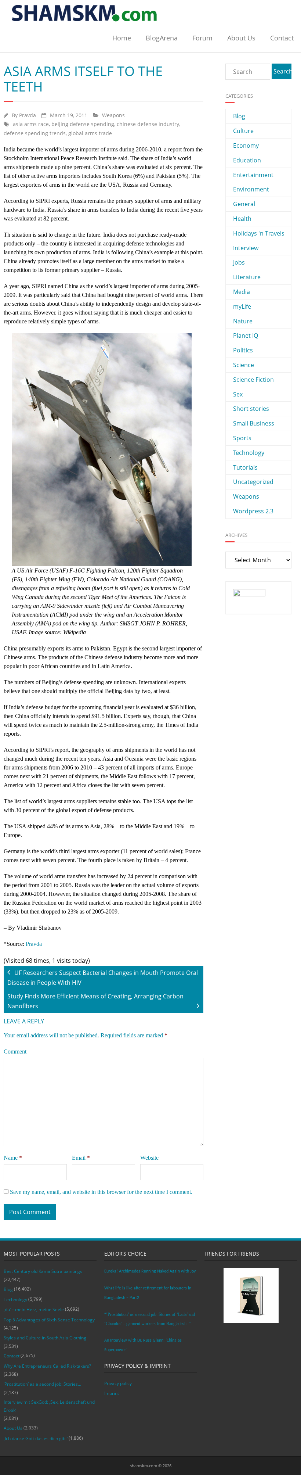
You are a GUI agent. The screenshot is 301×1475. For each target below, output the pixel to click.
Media (241, 292)
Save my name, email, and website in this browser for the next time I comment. (101, 1192)
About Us (241, 37)
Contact (282, 37)
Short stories (251, 409)
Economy (246, 145)
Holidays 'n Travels (258, 233)
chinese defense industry (148, 124)
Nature (243, 321)
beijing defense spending (82, 124)
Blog (239, 116)
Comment (15, 1051)
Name (13, 1158)
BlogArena (162, 37)
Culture (243, 131)
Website (149, 1158)
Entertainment (253, 175)
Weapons (113, 115)
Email (81, 1158)
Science (243, 365)
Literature (247, 277)
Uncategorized (253, 482)
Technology (248, 453)
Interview (245, 248)
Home (121, 37)
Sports (242, 438)
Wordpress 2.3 (253, 511)
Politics (243, 350)
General (244, 204)
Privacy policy (118, 1383)
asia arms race (31, 124)
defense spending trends (35, 133)
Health (242, 219)
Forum (202, 37)
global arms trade (90, 133)
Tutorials (245, 467)
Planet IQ (245, 335)
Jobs (239, 262)
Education (247, 160)
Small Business (253, 423)
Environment (251, 189)
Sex (238, 394)
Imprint (111, 1393)
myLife (242, 306)
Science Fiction (253, 380)
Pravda (27, 115)
